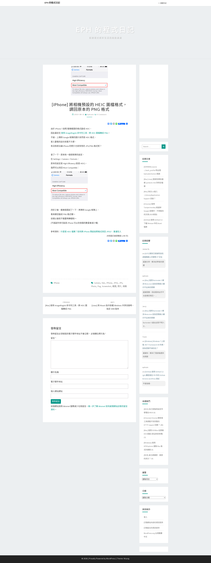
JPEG (115, 283)
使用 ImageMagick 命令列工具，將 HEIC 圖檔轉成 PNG (84, 133)
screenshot (106, 286)
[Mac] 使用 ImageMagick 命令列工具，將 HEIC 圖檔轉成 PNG (66, 305)
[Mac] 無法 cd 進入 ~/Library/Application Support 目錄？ (152, 195)
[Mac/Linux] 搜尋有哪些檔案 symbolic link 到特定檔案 (153, 182)
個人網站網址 (57, 391)
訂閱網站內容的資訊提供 (153, 522)
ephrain (90, 114)
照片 (120, 286)
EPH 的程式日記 (52, 2)
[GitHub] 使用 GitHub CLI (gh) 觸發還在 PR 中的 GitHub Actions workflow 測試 (153, 375)
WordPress (110, 558)
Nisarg (126, 558)
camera (97, 283)
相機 (125, 286)
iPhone (56, 283)
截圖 (114, 286)
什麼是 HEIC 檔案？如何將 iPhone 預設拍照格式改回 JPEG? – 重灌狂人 (91, 231)
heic (103, 283)
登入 (145, 517)
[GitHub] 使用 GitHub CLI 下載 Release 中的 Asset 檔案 (153, 223)
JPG (121, 283)
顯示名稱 (55, 372)
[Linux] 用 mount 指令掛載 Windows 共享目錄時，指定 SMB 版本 (113, 305)
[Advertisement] (69, 259)
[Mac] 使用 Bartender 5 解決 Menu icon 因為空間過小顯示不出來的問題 (153, 283)
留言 (53, 338)
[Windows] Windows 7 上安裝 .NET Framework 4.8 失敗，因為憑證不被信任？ (153, 344)
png (99, 286)
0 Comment (102, 114)
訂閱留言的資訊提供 (152, 528)
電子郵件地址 (57, 381)
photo (93, 286)
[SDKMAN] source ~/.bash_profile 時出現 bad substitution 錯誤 (152, 170)
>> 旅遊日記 (162, 3)
